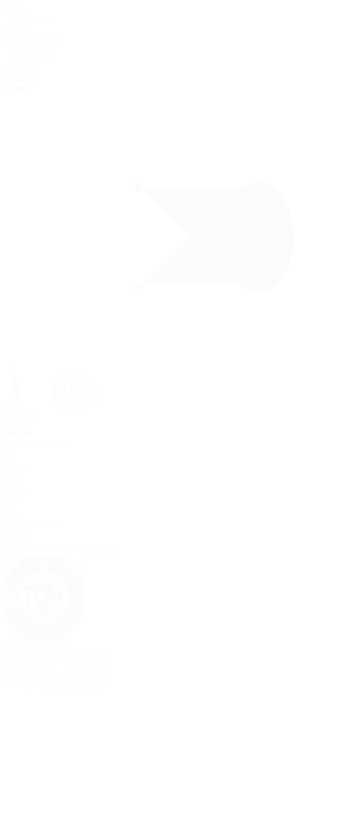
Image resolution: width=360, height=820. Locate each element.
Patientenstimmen (21, 80)
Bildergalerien (11, 495)
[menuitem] (184, 5)
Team (13, 9)
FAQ (21, 24)
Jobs (13, 69)
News (5, 498)
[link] (53, 422)
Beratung (8, 457)
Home (14, 5)
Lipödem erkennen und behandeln (40, 39)
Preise (14, 76)
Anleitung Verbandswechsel (36, 61)
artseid (61, 645)
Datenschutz (10, 513)
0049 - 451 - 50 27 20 (22, 550)
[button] (9, 90)
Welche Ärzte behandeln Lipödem (40, 42)
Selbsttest (24, 27)
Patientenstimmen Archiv (18, 521)
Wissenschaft (18, 72)
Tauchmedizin (11, 484)
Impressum (9, 510)
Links (5, 506)
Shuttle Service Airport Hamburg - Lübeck (30, 525)
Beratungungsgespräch (33, 20)
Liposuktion (10, 465)
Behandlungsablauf (31, 57)
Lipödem (8, 461)
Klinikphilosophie (22, 65)
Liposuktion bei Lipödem (35, 54)
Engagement (10, 517)
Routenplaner (10, 547)
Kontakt (7, 502)
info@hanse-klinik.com (101, 550)
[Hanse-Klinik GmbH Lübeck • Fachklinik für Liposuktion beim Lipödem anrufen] (3, 90)
